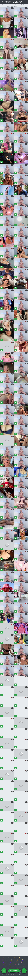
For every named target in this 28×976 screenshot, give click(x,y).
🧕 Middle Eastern (6, 959)
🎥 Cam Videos (21, 970)
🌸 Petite (23, 962)
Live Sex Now (14, 970)
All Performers (20, 974)
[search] (24, 970)
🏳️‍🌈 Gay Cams (5, 966)
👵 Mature (13, 959)
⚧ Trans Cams (13, 966)
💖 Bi (16, 964)
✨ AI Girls (13, 968)
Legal (25, 974)
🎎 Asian (5, 957)
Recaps (16, 974)
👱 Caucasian (22, 957)
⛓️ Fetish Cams (6, 968)
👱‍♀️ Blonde (24, 959)
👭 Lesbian (11, 964)
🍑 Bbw (18, 962)
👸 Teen (19, 959)
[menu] (3, 970)
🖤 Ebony (10, 957)
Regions (9, 974)
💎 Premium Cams (22, 966)
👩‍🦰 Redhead (12, 962)
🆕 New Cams (21, 964)
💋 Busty (5, 964)
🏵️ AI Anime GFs (21, 968)
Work (13, 974)
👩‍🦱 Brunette (5, 962)
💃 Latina (16, 957)
